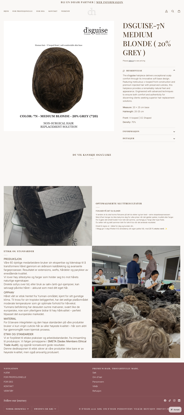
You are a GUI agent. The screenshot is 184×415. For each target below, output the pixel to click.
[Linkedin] (179, 400)
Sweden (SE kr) (43, 409)
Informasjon (131, 131)
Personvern (98, 382)
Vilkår (95, 386)
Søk (94, 372)
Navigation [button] (11, 368)
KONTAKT (9, 386)
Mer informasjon (109, 2)
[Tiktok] (170, 400)
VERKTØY (8, 391)
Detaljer (128, 138)
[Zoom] (8, 126)
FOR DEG (8, 382)
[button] (23, 11)
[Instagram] (174, 400)
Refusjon (97, 391)
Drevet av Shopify (168, 409)
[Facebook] (165, 400)
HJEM (7, 372)
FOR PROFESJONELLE (15, 377)
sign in (131, 61)
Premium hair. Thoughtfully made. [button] (116, 368)
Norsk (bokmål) (16, 409)
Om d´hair (97, 377)
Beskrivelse (134, 70)
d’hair (86, 409)
